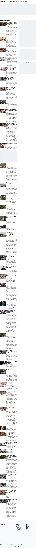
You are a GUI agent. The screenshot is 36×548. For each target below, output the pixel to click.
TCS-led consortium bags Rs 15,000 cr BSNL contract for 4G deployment (11, 206)
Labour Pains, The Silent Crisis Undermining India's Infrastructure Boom (11, 226)
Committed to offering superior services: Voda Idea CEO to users (11, 456)
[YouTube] (20, 546)
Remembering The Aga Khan (11, 143)
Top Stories (3, 16)
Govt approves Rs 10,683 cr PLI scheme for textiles (11, 392)
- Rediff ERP (17, 531)
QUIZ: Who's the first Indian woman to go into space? (11, 427)
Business (12, 16)
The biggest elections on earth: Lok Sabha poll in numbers (11, 433)
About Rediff (1, 544)
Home (11, 1)
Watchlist (1, 539)
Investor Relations (17, 544)
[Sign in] (35, 1)
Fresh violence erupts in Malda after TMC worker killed (11, 165)
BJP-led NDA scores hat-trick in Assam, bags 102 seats (11, 38)
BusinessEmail (20, 1)
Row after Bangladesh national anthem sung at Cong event (10, 88)
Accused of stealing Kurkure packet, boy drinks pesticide (11, 110)
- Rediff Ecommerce (18, 528)
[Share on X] (15, 546)
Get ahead (29, 16)
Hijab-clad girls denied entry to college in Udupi (11, 302)
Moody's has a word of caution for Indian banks (10, 370)
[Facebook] (17, 546)
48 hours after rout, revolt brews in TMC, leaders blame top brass (11, 58)
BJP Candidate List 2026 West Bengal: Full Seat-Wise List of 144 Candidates (11, 68)
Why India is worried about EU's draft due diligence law (11, 275)
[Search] (32, 1)
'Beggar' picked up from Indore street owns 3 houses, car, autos (10, 78)
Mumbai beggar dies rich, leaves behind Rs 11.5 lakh (11, 484)
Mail (12, 1)
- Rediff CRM (17, 530)
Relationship (7, 539)
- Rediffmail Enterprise (19, 527)
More (25, 1)
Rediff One (17, 526)
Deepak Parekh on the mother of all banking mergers (10, 311)
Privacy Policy (8, 544)
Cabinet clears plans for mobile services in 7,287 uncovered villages (10, 334)
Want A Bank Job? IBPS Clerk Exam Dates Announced (11, 101)
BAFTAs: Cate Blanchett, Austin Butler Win (11, 267)
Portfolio (1, 540)
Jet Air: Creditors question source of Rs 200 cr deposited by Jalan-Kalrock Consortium (11, 234)
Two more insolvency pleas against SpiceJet (11, 183)
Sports (25, 16)
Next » (9, 518)
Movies (20, 16)
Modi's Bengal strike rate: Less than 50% (11, 383)
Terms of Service (12, 544)
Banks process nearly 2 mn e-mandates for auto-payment (11, 500)
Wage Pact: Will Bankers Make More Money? (11, 256)
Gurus (23, 1)
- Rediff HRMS (18, 529)
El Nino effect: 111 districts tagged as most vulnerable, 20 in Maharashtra (11, 23)
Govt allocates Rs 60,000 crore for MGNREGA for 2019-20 (11, 491)
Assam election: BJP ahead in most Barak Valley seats (11, 49)
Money (17, 1)
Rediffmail (17, 525)
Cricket (16, 16)
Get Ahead (27, 530)
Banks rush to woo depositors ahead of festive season (11, 351)
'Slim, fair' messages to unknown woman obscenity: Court (11, 124)
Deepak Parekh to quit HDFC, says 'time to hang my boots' (11, 284)
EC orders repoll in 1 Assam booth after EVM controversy (11, 362)
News (14, 1)
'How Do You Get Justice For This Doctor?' (11, 196)
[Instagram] (18, 546)
